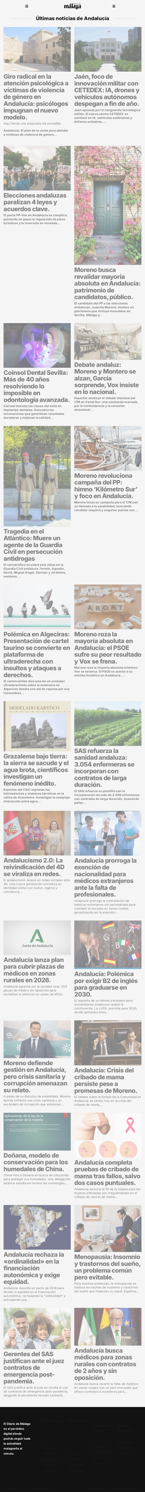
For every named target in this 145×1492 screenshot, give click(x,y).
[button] (27, 6)
